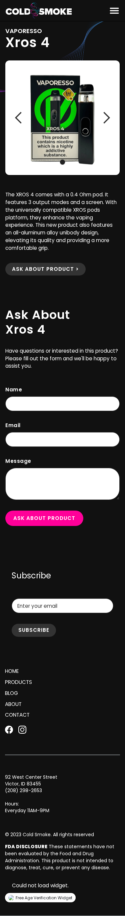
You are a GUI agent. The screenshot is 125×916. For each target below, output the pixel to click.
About (13, 704)
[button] (113, 11)
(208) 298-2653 (23, 790)
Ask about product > (45, 268)
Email (13, 425)
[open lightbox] (62, 117)
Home (12, 671)
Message (18, 461)
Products (18, 682)
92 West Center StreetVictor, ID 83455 (31, 780)
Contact (17, 714)
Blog (11, 693)
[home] (38, 10)
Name (13, 389)
